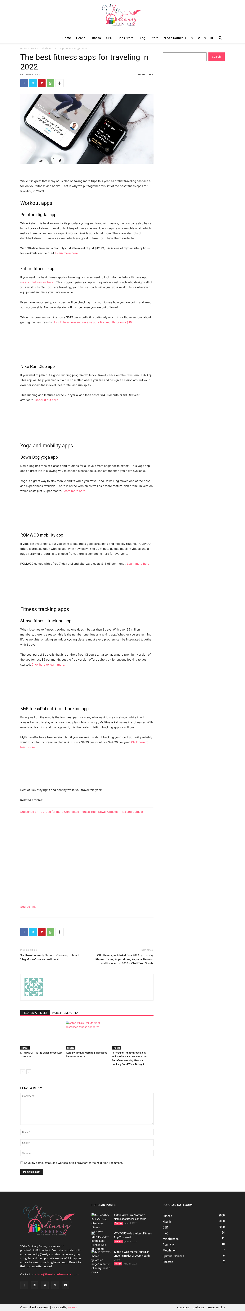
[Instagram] (192, 38)
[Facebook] (186, 38)
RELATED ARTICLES (35, 1012)
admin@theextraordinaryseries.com (57, 1274)
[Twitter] (205, 38)
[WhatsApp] (50, 83)
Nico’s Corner (173, 38)
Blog (142, 38)
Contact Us (183, 1307)
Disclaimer (198, 1307)
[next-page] (28, 1071)
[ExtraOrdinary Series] (122, 16)
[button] (220, 38)
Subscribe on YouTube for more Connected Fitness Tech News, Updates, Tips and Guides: (81, 812)
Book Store (125, 38)
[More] (60, 83)
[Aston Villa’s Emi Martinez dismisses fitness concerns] (87, 1035)
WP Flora (72, 1307)
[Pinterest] (199, 38)
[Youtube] (212, 38)
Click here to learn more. (48, 664)
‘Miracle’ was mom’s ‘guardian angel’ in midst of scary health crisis (132, 1255)
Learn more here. (67, 253)
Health (80, 38)
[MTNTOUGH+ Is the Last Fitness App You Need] (41, 1035)
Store (154, 38)
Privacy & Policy (216, 1307)
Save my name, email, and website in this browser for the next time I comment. (73, 1162)
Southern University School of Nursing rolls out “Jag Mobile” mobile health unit (49, 957)
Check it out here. (47, 400)
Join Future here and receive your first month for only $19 (92, 322)
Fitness (96, 38)
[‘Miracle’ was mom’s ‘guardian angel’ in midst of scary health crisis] (101, 1262)
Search (216, 56)
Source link (28, 906)
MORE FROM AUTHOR (65, 1012)
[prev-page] (22, 1071)
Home (66, 38)
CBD (109, 38)
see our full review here (37, 282)
